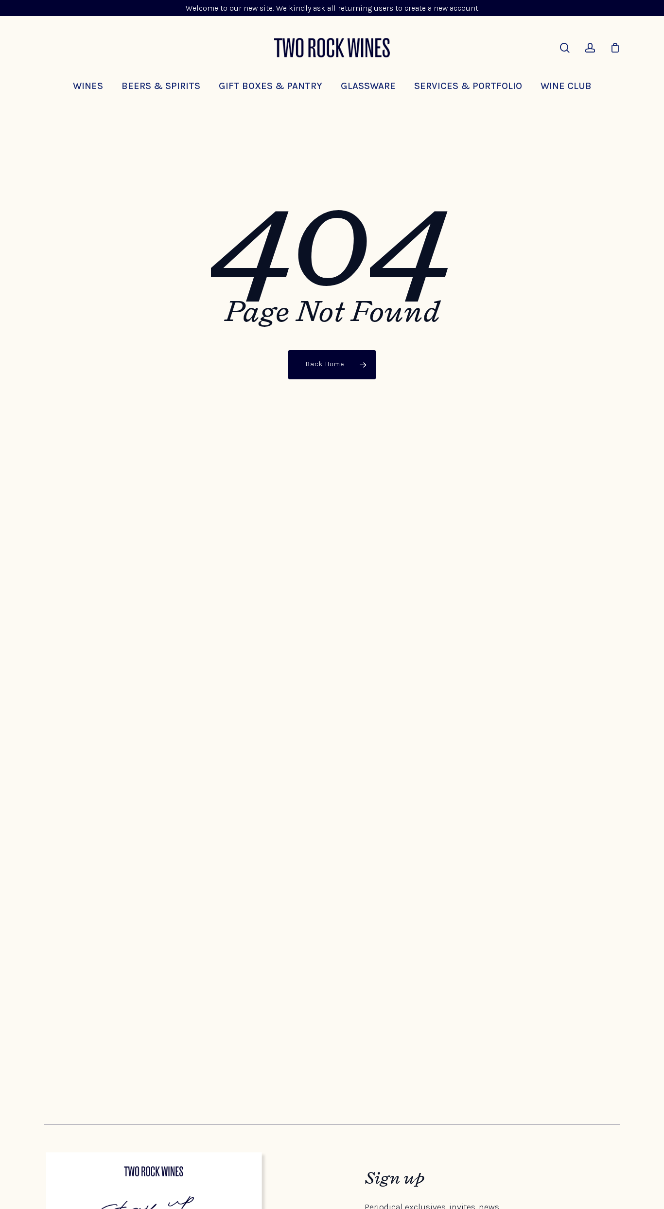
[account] (590, 48)
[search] (565, 48)
